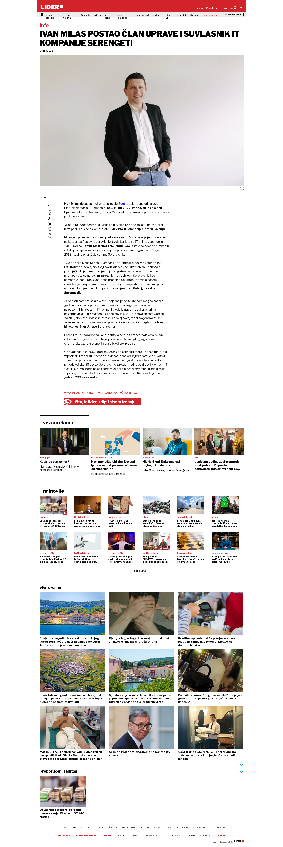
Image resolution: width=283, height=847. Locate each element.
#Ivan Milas (72, 392)
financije (85, 15)
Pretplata (211, 8)
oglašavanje (151, 835)
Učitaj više (141, 571)
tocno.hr (221, 835)
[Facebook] (50, 207)
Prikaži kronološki (233, 15)
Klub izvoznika (182, 827)
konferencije (210, 15)
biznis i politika (50, 16)
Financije (90, 827)
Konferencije (220, 827)
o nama (121, 835)
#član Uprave (129, 392)
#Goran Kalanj (108, 392)
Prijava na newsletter (86, 835)
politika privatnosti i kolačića (198, 835)
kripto (97, 15)
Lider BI (168, 16)
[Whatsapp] (50, 229)
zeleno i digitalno (122, 16)
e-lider (107, 835)
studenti (194, 15)
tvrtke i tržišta (67, 16)
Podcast (157, 827)
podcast (157, 15)
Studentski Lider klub (201, 827)
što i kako (107, 16)
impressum (135, 835)
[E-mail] (50, 224)
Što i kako (113, 827)
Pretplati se (64, 835)
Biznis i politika (60, 827)
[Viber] (50, 235)
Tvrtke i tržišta (76, 827)
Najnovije (53, 491)
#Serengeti (89, 392)
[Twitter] (50, 212)
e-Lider (200, 8)
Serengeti (125, 203)
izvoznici (181, 15)
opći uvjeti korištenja (171, 835)
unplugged (143, 15)
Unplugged (144, 827)
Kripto (101, 827)
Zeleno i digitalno (128, 827)
